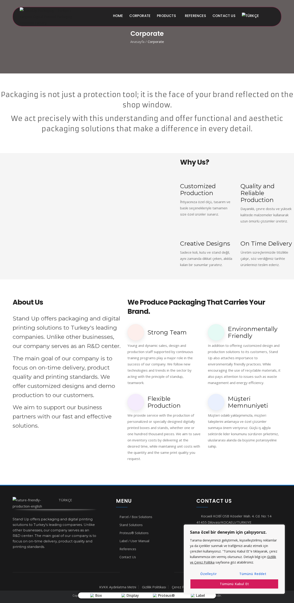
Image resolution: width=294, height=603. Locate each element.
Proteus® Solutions (134, 533)
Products (166, 15)
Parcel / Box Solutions (135, 517)
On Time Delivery (266, 243)
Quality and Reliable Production (257, 193)
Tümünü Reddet (252, 574)
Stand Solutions (131, 525)
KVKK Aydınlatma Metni (117, 587)
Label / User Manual (134, 541)
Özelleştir (208, 574)
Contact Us (223, 15)
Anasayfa (137, 41)
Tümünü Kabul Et (234, 584)
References (195, 15)
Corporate (139, 15)
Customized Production (198, 189)
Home (118, 15)
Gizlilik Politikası (154, 587)
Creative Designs (205, 243)
